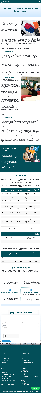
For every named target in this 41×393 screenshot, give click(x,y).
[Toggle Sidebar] (39, 1)
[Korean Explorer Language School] (6, 1)
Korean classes (5, 38)
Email (3, 320)
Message (4, 325)
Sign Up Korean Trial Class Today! (20, 313)
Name (3, 316)
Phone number (24, 320)
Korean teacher (6, 127)
